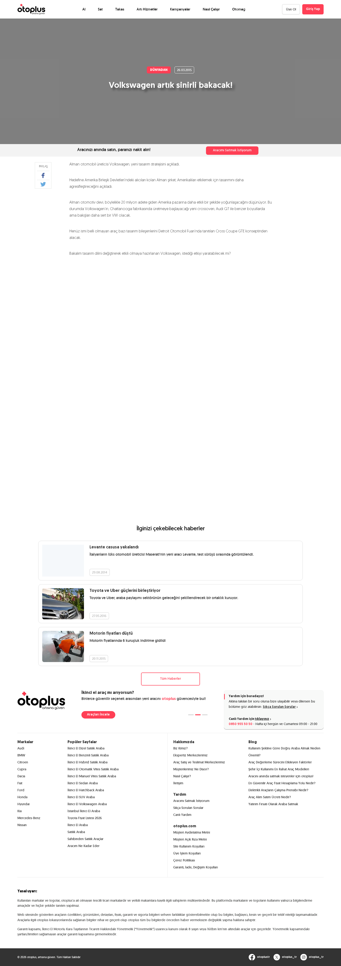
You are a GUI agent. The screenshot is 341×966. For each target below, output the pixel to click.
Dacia (21, 776)
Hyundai (23, 804)
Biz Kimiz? (180, 748)
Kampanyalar (180, 9)
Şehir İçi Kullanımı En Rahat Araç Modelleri (278, 769)
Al (83, 9)
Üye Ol (291, 9)
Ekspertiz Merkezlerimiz (190, 755)
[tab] (191, 714)
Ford (20, 790)
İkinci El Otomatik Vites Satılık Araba (93, 769)
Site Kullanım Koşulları (188, 846)
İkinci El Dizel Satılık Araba (86, 748)
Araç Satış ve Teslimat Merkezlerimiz (199, 762)
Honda (22, 797)
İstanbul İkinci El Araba (84, 811)
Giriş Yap (313, 9)
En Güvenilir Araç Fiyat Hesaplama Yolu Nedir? (281, 783)
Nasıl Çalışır (211, 9)
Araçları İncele (98, 714)
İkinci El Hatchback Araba (86, 790)
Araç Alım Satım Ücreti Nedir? (269, 797)
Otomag (238, 9)
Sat (100, 9)
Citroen (22, 762)
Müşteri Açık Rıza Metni (190, 839)
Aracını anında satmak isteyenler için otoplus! (280, 776)
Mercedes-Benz (28, 818)
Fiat (19, 783)
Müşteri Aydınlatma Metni (191, 832)
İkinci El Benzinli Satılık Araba (88, 755)
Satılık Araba (76, 832)
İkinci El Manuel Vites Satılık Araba (92, 776)
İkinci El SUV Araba (81, 797)
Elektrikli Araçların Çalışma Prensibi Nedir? (278, 790)
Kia (19, 811)
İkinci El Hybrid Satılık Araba (87, 762)
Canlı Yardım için (249, 719)
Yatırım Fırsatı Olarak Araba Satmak (273, 804)
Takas (119, 9)
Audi (20, 748)
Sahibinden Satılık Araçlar (85, 839)
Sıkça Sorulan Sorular (279, 707)
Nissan (22, 825)
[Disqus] (170, 324)
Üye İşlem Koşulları (187, 853)
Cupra (21, 769)
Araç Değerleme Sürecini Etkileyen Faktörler (280, 762)
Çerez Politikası (184, 860)
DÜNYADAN (158, 70)
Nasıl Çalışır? (182, 776)
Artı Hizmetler (147, 9)
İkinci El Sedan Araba (83, 783)
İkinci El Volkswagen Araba (87, 804)
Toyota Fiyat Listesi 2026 (85, 818)
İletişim (178, 783)
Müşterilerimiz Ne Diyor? (191, 769)
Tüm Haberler (170, 679)
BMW (21, 755)
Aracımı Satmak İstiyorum (232, 150)
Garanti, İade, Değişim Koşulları (195, 867)
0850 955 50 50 (240, 724)
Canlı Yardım (182, 815)
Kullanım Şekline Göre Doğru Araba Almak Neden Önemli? (284, 751)
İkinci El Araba (78, 825)
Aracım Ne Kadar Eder (84, 846)
